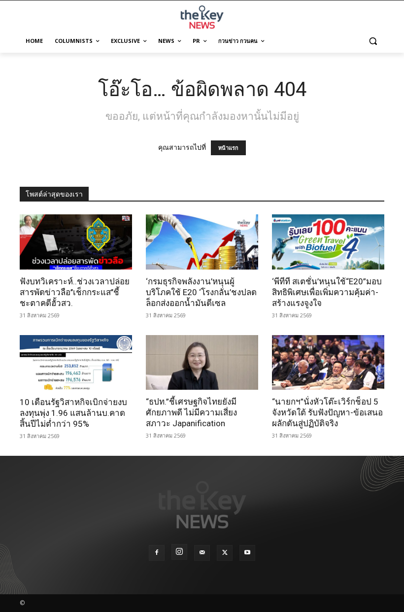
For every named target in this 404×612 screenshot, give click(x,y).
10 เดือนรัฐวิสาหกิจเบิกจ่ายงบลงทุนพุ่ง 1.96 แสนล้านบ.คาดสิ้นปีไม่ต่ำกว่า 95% (73, 413)
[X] (225, 553)
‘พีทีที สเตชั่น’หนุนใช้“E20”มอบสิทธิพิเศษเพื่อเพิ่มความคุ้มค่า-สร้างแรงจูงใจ (327, 292)
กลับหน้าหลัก (206, 586)
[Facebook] (157, 553)
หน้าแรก (228, 147)
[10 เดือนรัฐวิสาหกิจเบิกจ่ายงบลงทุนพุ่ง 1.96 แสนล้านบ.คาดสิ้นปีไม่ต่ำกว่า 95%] (76, 362)
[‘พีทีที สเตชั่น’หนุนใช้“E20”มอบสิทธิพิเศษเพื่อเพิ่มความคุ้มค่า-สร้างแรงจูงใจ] (328, 242)
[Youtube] (247, 553)
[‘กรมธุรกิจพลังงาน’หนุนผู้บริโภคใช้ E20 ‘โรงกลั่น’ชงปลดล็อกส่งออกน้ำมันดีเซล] (202, 242)
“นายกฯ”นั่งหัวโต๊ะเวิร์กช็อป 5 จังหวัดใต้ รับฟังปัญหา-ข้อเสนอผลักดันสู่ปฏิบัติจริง (327, 412)
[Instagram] (179, 552)
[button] (372, 41)
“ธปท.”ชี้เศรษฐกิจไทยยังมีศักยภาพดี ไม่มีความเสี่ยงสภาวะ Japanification (191, 412)
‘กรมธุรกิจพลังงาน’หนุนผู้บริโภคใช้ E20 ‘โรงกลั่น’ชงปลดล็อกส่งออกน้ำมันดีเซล (201, 292)
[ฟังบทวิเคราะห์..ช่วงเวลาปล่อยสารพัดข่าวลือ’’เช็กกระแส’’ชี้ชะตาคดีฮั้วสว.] (76, 242)
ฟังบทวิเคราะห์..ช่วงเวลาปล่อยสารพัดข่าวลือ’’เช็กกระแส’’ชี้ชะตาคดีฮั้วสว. (75, 292)
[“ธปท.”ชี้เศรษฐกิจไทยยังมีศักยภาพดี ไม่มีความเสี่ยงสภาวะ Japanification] (202, 362)
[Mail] (202, 553)
